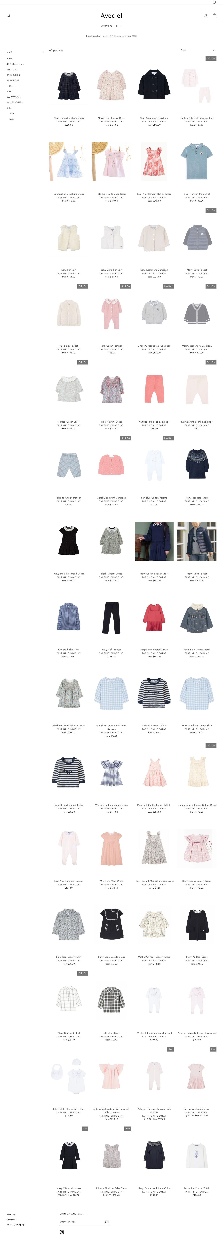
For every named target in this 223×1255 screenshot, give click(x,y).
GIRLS (10, 86)
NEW (9, 58)
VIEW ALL (12, 69)
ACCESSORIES (15, 102)
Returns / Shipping (15, 1224)
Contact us (11, 1219)
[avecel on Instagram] (62, 1232)
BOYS (10, 91)
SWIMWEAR (13, 97)
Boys (11, 119)
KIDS (119, 26)
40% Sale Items (15, 64)
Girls (11, 113)
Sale (9, 108)
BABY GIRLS (13, 75)
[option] (111, 36)
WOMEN (106, 26)
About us (11, 1214)
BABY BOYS (13, 80)
